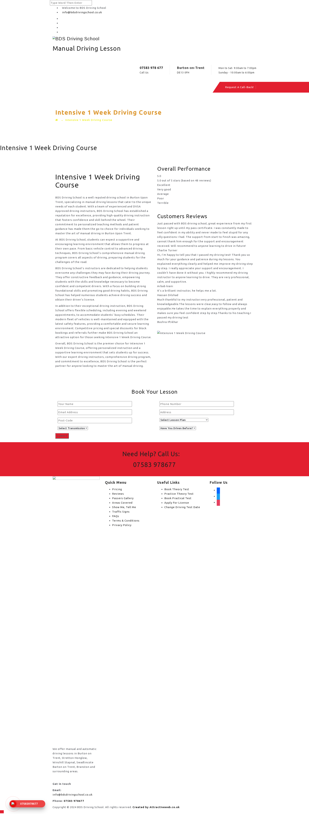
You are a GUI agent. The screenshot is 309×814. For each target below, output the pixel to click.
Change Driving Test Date (182, 507)
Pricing (117, 489)
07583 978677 (154, 464)
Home (71, 87)
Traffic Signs (121, 511)
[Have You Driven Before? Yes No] (176, 428)
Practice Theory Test (179, 493)
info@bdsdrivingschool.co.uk (82, 12)
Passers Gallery (123, 498)
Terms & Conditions (125, 520)
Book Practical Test (178, 498)
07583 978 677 (151, 67)
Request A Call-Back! (239, 87)
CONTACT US (173, 87)
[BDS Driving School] (154, 38)
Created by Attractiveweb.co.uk (156, 807)
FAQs (115, 516)
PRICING (91, 87)
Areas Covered (122, 502)
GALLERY (147, 87)
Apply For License (176, 502)
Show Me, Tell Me (124, 507)
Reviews (118, 493)
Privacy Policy (121, 525)
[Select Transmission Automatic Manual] (71, 428)
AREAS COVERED (118, 87)
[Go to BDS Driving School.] (56, 119)
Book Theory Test (176, 489)
